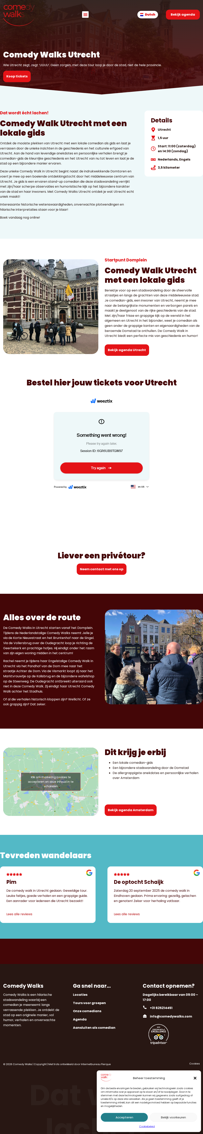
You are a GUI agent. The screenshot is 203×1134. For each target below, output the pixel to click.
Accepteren (124, 1117)
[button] (195, 1078)
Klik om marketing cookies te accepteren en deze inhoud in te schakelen (51, 781)
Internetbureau (91, 1064)
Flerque (106, 1064)
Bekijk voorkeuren (173, 1117)
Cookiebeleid (147, 1126)
